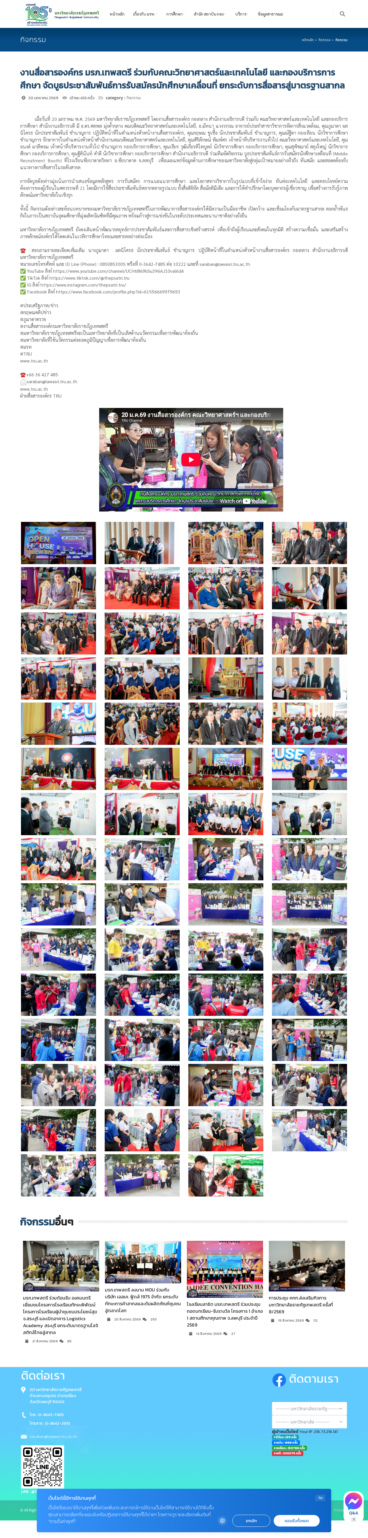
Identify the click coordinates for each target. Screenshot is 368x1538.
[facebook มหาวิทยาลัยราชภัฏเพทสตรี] (280, 1379)
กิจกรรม (325, 40)
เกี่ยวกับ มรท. (144, 13)
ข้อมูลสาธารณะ (270, 13)
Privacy (340, 1510)
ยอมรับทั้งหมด (297, 1521)
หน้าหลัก (117, 13)
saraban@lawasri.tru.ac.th (53, 1437)
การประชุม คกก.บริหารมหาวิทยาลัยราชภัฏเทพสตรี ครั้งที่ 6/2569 (302, 1301)
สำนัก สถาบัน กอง (209, 13)
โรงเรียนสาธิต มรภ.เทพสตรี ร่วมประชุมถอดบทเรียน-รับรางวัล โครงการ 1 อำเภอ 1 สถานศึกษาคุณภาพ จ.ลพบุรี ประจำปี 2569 (61, 1314)
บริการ (240, 13)
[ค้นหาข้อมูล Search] (342, 14)
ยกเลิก (251, 1521)
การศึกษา (174, 13)
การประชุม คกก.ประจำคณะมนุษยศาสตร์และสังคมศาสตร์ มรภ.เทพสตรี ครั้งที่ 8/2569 (224, 1304)
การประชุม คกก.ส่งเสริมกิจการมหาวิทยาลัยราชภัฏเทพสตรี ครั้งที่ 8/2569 (137, 1304)
